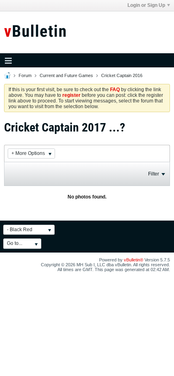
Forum (25, 75)
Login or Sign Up (146, 5)
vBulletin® (133, 259)
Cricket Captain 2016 (121, 75)
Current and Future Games (66, 75)
